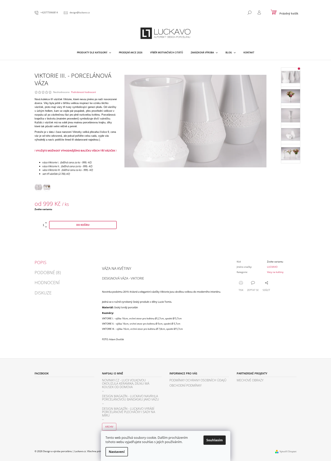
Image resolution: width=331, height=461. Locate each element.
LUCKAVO (272, 266)
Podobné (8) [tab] (48, 272)
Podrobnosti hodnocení (83, 92)
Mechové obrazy (250, 380)
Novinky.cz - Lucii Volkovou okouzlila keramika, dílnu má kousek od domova (125, 384)
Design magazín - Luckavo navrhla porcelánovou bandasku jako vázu (130, 398)
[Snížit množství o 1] (46, 227)
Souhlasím (214, 440)
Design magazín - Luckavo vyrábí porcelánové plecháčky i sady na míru (128, 412)
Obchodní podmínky (185, 385)
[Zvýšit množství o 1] (46, 223)
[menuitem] (94, 52)
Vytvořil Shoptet (288, 451)
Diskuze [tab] (43, 292)
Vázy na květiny (275, 272)
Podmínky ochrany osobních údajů (197, 380)
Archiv (109, 426)
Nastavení (117, 452)
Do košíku (82, 225)
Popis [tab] (40, 262)
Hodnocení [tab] (47, 282)
